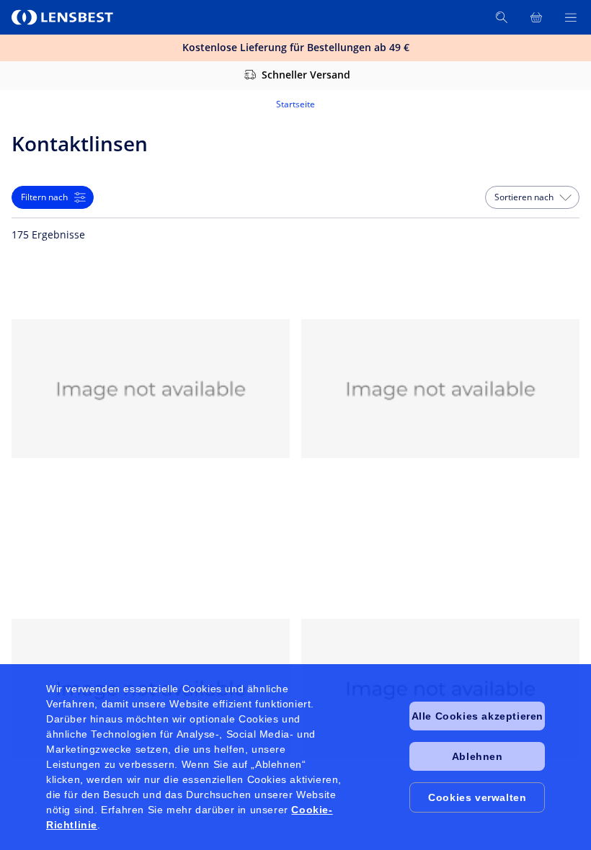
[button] (532, 197)
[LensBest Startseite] (63, 17)
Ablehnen (477, 756)
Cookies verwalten (477, 797)
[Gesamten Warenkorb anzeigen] (536, 17)
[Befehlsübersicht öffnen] (570, 17)
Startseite (295, 104)
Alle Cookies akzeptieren (477, 716)
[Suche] (501, 17)
